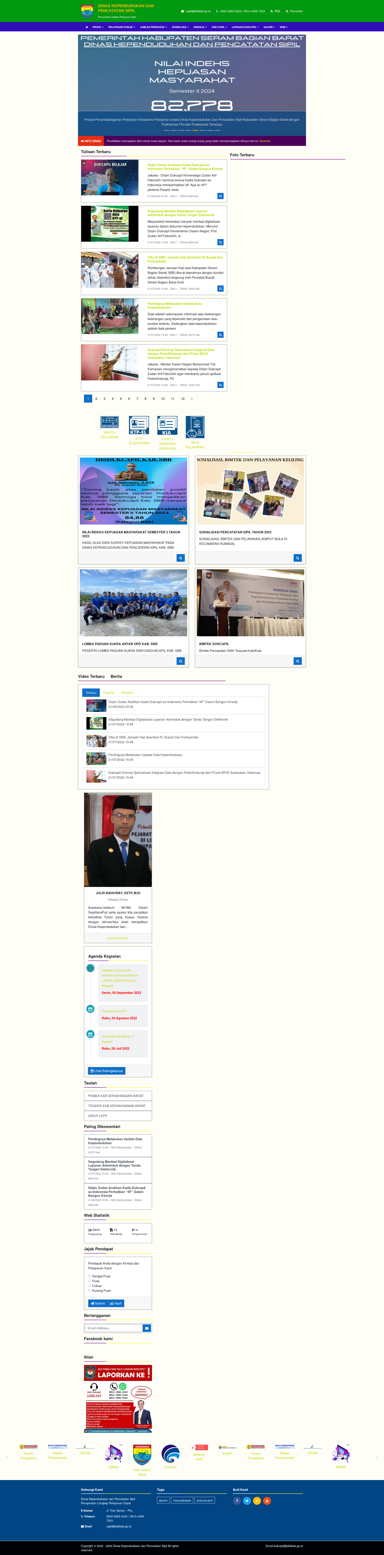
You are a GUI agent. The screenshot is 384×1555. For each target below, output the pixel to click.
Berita (163, 1500)
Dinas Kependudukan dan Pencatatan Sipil (139, 1546)
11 (173, 398)
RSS (277, 11)
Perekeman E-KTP (114, 1011)
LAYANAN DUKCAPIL (244, 27)
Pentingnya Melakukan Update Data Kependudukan (175, 305)
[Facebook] (238, 1501)
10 (163, 398)
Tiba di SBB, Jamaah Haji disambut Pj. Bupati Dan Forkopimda (185, 259)
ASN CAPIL (218, 27)
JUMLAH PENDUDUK (152, 27)
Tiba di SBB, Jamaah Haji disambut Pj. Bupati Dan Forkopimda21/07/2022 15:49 (153, 739)
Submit (99, 1303)
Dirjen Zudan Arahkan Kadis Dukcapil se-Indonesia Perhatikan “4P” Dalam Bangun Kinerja (185, 167)
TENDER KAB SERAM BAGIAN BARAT (117, 1105)
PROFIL (97, 27)
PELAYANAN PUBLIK (120, 27)
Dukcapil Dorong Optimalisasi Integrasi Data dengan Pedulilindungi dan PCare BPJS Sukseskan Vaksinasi (181, 353)
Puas (96, 1281)
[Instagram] (258, 1501)
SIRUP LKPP (97, 1115)
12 (183, 398)
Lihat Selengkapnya (108, 1070)
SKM (282, 27)
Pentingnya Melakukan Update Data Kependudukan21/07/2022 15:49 (145, 757)
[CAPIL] (118, 1399)
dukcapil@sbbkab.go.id (288, 1546)
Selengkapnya (118, 938)
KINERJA (199, 27)
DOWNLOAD (179, 27)
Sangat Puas (101, 1276)
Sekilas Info (205, 1500)
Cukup (97, 1285)
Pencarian (296, 11)
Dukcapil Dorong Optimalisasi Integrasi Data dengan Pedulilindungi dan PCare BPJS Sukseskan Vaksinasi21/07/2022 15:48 (184, 775)
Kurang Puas (101, 1290)
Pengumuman (182, 1500)
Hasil (117, 1303)
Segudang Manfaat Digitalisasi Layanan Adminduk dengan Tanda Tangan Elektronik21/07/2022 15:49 (168, 721)
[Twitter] (248, 1501)
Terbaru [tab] (91, 692)
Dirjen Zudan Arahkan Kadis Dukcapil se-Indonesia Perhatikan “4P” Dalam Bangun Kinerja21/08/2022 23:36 (173, 704)
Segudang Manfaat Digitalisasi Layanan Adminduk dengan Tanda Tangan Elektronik (181, 213)
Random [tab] (127, 692)
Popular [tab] (108, 692)
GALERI (268, 27)
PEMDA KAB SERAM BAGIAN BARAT (116, 1095)
